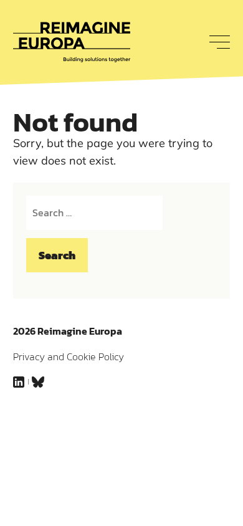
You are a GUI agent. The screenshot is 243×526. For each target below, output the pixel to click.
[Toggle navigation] (216, 41)
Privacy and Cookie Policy (68, 356)
